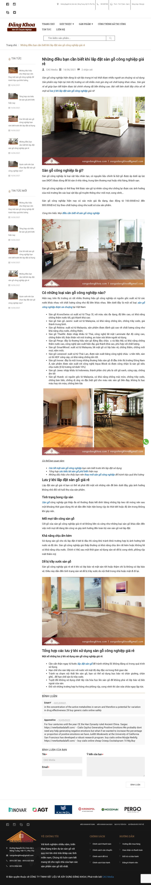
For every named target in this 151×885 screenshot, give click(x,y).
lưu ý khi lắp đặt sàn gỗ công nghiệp (68, 90)
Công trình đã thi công (112, 24)
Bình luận (135, 785)
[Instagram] (14, 4)
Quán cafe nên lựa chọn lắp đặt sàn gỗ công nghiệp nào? (21, 167)
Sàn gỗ (46, 502)
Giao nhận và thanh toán (132, 850)
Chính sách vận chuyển (102, 850)
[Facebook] (7, 4)
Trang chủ (48, 24)
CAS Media (108, 876)
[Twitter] (14, 12)
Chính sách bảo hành (101, 862)
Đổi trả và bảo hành (130, 856)
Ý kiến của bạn (95, 754)
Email (45, 767)
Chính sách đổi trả (100, 856)
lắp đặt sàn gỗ (84, 663)
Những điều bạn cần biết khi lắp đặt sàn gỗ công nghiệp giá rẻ (21, 145)
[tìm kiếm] (110, 38)
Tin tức (46, 29)
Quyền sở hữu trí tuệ (136, 824)
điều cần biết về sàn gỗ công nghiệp (81, 213)
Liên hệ (60, 29)
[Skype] (7, 12)
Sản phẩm (85, 24)
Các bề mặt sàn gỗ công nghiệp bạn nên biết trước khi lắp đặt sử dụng (21, 122)
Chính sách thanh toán (102, 844)
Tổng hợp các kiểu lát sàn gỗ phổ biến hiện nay (21, 100)
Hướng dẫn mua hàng (131, 844)
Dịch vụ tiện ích (120, 824)
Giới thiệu (66, 24)
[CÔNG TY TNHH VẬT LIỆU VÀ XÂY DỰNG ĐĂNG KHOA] (21, 22)
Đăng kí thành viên (130, 862)
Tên (44, 754)
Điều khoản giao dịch (104, 824)
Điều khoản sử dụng (87, 824)
